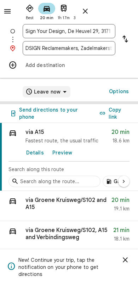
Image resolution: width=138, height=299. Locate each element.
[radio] (29, 10)
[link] (69, 157)
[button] (69, 206)
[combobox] (69, 31)
